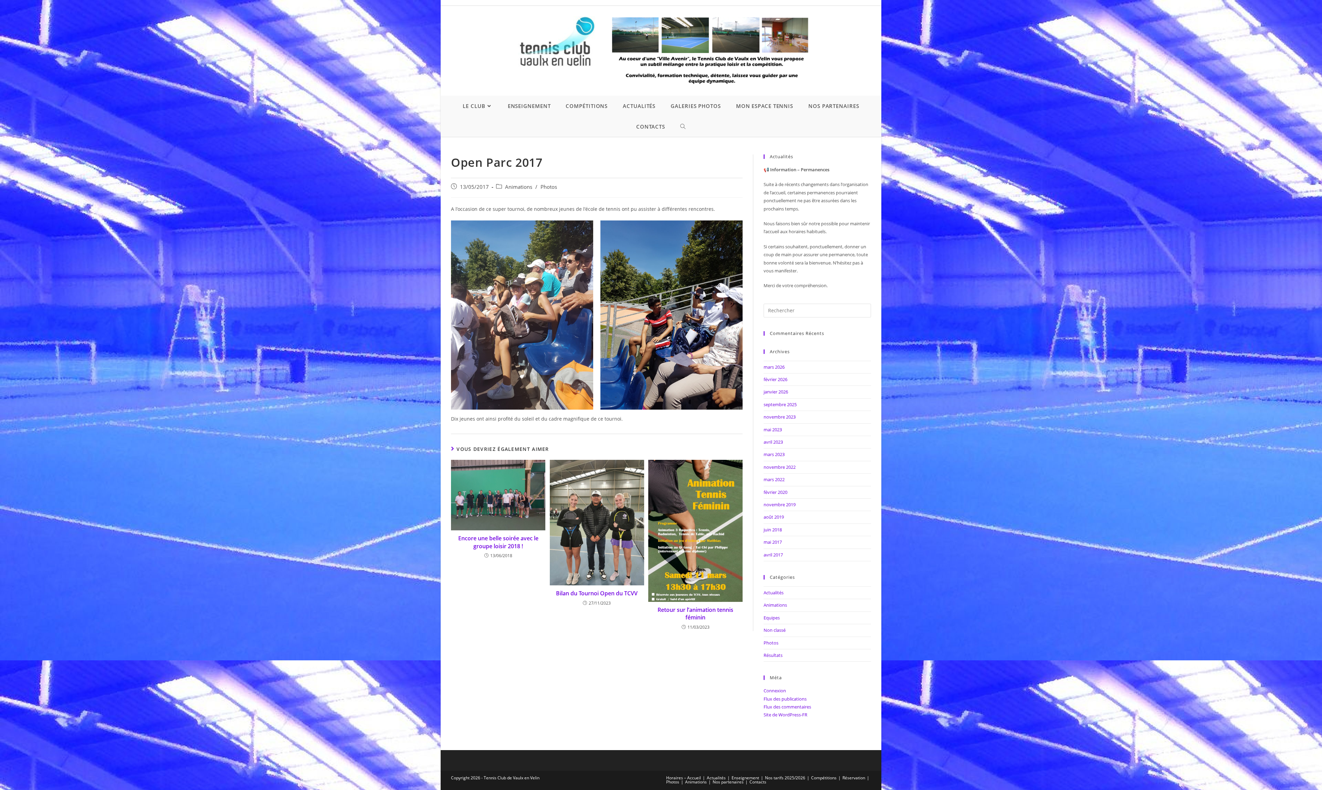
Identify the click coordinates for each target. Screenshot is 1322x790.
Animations (518, 187)
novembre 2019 (780, 504)
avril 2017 (773, 555)
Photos (549, 187)
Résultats (773, 655)
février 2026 (775, 379)
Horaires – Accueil (683, 778)
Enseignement (745, 778)
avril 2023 (773, 442)
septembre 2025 (780, 404)
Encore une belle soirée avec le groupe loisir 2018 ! (498, 542)
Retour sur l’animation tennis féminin (695, 613)
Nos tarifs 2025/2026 (785, 778)
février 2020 (775, 492)
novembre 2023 (780, 417)
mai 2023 (773, 429)
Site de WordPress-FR (785, 715)
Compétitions (824, 778)
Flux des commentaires (787, 707)
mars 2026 (774, 367)
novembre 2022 (780, 467)
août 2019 (774, 517)
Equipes (772, 618)
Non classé (775, 630)
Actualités (774, 592)
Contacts (757, 782)
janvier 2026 (776, 392)
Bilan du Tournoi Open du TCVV (597, 593)
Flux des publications (785, 699)
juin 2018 (773, 530)
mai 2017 (773, 542)
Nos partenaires (728, 782)
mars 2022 (774, 479)
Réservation (853, 778)
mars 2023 (774, 454)
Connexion (775, 691)
